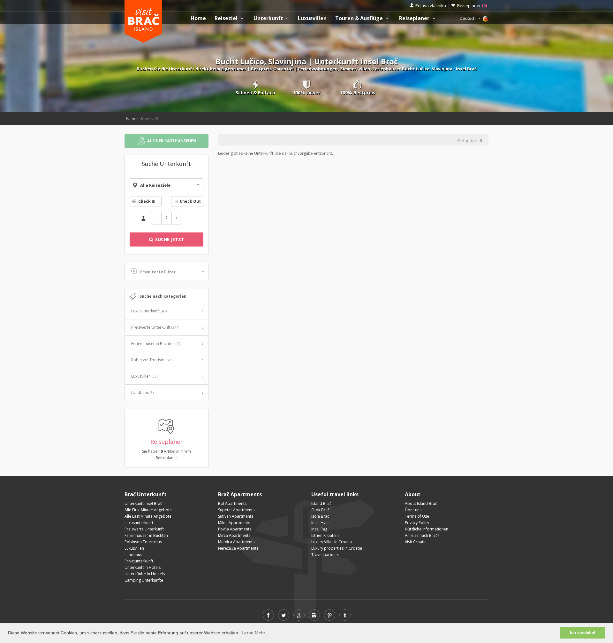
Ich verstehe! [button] (582, 633)
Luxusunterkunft (149, 311)
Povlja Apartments (234, 529)
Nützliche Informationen (426, 529)
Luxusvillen (312, 18)
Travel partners (325, 554)
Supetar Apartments (236, 510)
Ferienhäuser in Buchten (156, 343)
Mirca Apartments (234, 535)
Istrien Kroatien (325, 535)
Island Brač (321, 503)
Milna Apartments (234, 522)
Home (198, 18)
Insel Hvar (320, 522)
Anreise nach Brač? (422, 535)
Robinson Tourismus (152, 360)
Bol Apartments (232, 503)
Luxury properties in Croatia (336, 548)
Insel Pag (319, 529)
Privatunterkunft (139, 561)
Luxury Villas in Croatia (331, 542)
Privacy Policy (417, 522)
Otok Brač (320, 510)
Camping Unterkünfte (144, 580)
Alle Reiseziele (155, 185)
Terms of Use (417, 516)
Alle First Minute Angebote (148, 510)
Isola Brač (320, 516)
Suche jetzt (169, 239)
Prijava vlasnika (430, 5)
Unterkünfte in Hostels (145, 573)
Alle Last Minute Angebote (148, 516)
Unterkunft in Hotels (143, 567)
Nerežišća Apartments (238, 548)
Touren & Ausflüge (359, 18)
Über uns (413, 510)
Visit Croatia (416, 542)
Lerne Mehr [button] (253, 632)
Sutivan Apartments (235, 516)
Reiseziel (227, 18)
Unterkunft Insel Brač (143, 503)
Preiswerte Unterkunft (155, 327)
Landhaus (142, 392)
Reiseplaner (472, 5)
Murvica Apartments (236, 542)
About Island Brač (421, 503)
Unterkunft (268, 18)
